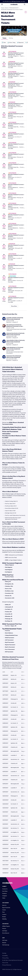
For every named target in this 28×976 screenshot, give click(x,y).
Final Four (7, 630)
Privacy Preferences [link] (6, 965)
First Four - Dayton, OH (10, 625)
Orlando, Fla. (8, 595)
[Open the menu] (2, 4)
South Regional (8, 569)
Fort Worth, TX (8, 609)
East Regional (8, 572)
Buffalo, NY (8, 604)
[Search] (24, 4)
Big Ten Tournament (10, 647)
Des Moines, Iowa (9, 590)
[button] (3, 42)
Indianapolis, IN (9, 607)
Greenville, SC (8, 614)
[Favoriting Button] (26, 12)
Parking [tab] (11, 38)
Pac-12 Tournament (10, 649)
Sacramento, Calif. (9, 598)
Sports (6, 7)
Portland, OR (8, 611)
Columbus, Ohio (9, 586)
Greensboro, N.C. (9, 593)
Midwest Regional (9, 564)
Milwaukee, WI (8, 616)
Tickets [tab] (4, 38)
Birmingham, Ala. (9, 583)
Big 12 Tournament (9, 642)
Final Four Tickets (9, 576)
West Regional (8, 567)
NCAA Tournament (9, 637)
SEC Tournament (9, 651)
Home (2, 7)
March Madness (9, 633)
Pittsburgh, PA (8, 618)
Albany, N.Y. (8, 581)
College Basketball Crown (11, 635)
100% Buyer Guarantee (15, 1)
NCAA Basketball (14, 7)
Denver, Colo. (8, 588)
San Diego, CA (8, 621)
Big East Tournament (10, 644)
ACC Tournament (9, 640)
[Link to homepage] (14, 4)
